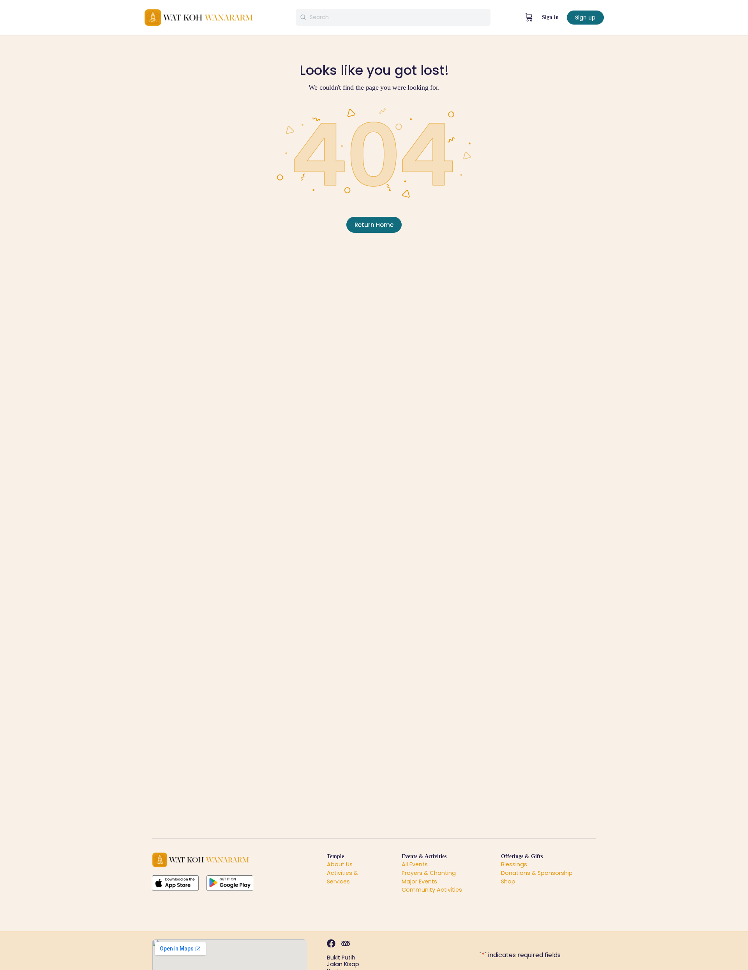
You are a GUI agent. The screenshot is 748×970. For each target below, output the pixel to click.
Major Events (419, 881)
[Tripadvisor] (345, 943)
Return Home (374, 225)
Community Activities (432, 890)
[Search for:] (393, 17)
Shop (508, 881)
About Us (340, 864)
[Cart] (529, 17)
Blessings (514, 864)
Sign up (585, 17)
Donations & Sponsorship (537, 873)
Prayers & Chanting (429, 873)
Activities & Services (342, 877)
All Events (415, 864)
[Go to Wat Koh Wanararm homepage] (198, 17)
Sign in (550, 17)
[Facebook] (331, 943)
